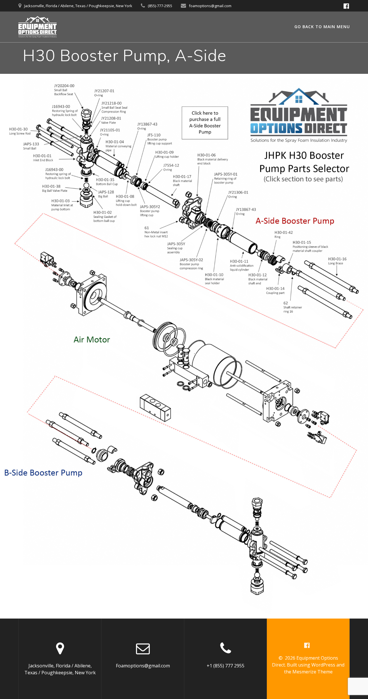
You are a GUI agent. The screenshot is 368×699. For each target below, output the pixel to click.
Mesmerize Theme (312, 672)
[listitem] (189, 236)
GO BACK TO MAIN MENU (322, 26)
